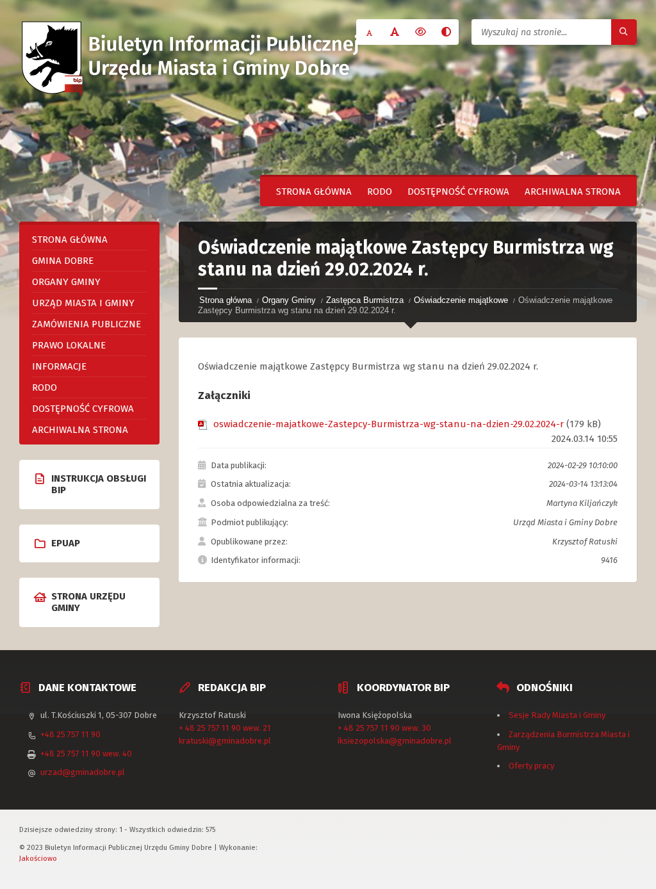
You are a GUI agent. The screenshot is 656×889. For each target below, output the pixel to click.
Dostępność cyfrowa (458, 191)
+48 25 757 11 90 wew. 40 (86, 753)
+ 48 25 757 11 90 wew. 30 (384, 728)
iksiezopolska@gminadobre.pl (395, 741)
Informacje (59, 366)
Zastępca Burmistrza (365, 300)
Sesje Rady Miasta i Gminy (557, 715)
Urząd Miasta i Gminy (83, 303)
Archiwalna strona (573, 191)
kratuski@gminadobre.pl (225, 741)
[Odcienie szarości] (446, 32)
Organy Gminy (289, 300)
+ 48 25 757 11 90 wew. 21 (225, 728)
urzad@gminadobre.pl (82, 772)
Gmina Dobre (63, 260)
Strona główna (314, 191)
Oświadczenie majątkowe (461, 300)
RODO (379, 191)
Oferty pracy (531, 766)
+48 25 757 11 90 (70, 734)
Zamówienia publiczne (86, 324)
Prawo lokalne (69, 345)
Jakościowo (38, 858)
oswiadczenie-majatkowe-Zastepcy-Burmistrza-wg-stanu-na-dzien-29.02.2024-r (388, 424)
